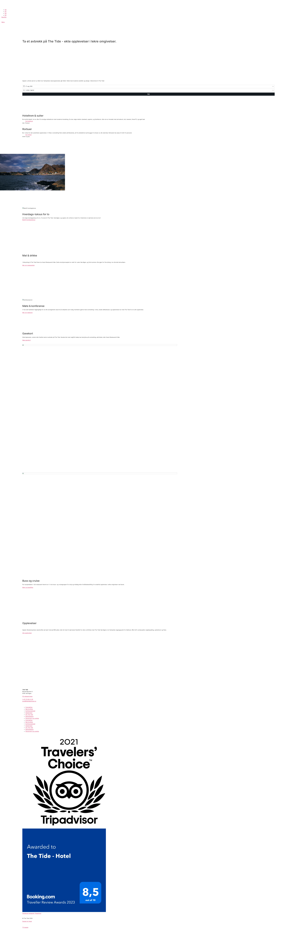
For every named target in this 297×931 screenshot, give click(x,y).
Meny (3, 22)
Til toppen (25, 927)
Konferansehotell (30, 711)
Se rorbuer (28, 134)
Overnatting (28, 707)
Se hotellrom (29, 121)
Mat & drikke (29, 709)
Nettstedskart (29, 716)
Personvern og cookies (32, 718)
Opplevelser (28, 713)
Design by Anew (27, 921)
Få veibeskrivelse (27, 696)
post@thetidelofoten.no (29, 701)
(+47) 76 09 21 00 (27, 699)
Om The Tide (29, 714)
